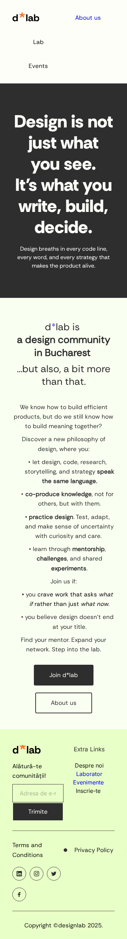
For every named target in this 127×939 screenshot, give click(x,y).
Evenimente (88, 782)
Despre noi (89, 765)
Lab (38, 42)
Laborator (89, 773)
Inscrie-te (89, 790)
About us (88, 17)
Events (38, 66)
